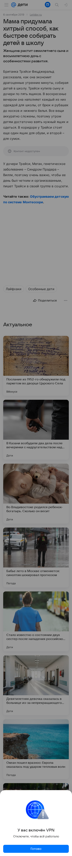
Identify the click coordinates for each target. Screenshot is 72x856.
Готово (36, 849)
